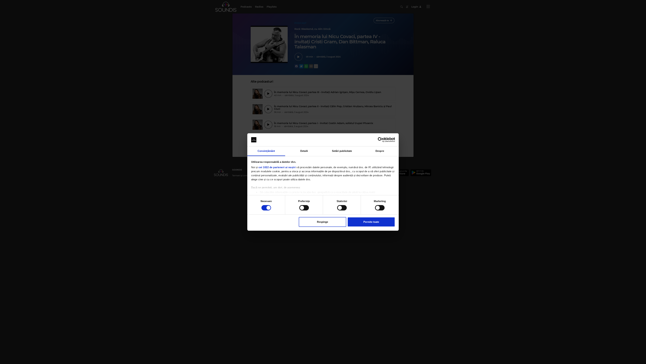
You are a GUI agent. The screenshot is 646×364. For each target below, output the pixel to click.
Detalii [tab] (304, 150)
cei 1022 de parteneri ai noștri (277, 167)
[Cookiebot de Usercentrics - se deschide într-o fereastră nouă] (380, 139)
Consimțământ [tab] (266, 150)
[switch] (304, 207)
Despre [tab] (379, 150)
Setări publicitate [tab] (342, 150)
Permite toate (371, 221)
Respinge (322, 221)
